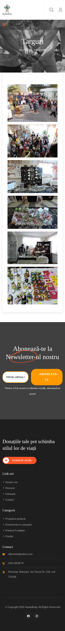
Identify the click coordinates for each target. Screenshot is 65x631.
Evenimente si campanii (19, 524)
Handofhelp (31, 607)
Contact (10, 499)
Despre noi (11, 482)
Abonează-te (48, 377)
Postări (9, 536)
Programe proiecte (16, 518)
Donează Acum (22, 460)
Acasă (23, 50)
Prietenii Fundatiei (15, 530)
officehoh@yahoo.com (20, 554)
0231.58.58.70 (16, 563)
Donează (10, 493)
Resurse (10, 488)
